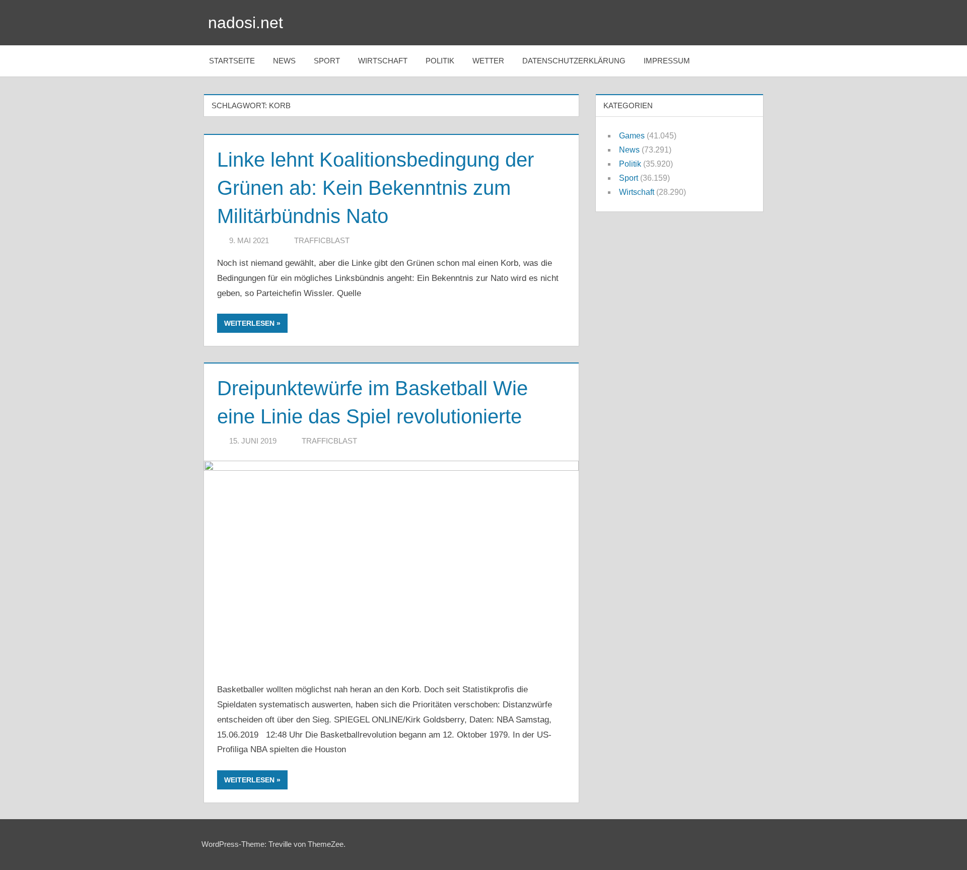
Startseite (232, 60)
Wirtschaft (382, 60)
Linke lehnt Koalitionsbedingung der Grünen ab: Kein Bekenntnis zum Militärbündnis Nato (375, 188)
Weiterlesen (249, 323)
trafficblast (322, 240)
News (284, 60)
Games (632, 135)
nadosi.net (245, 23)
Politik (440, 60)
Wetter (488, 60)
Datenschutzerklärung (574, 60)
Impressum (667, 60)
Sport (327, 60)
